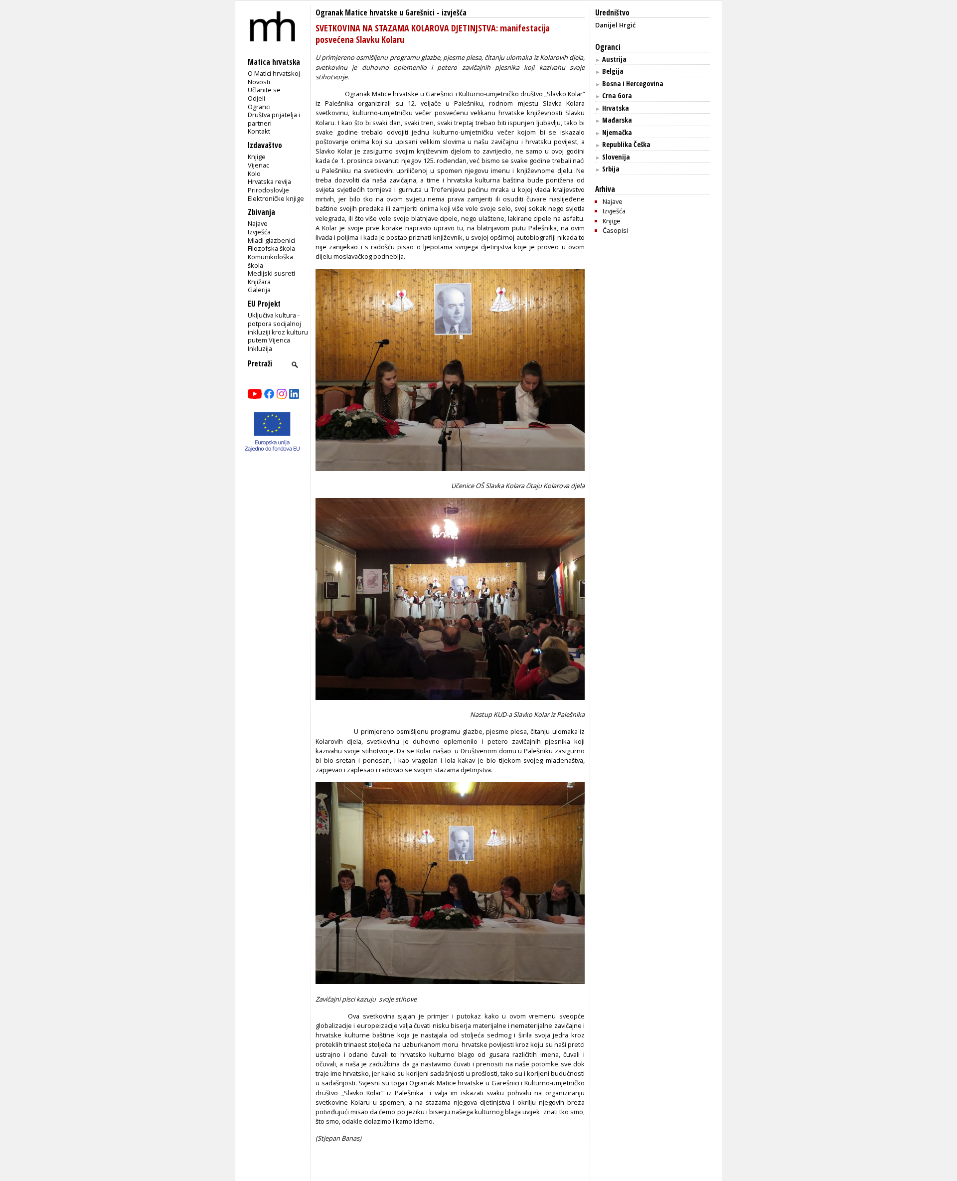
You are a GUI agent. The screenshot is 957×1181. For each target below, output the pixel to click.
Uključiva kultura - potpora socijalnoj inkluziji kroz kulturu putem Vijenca (278, 327)
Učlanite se (264, 89)
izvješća (454, 12)
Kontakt (259, 131)
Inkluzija (260, 348)
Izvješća (259, 231)
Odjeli (256, 98)
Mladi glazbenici (271, 240)
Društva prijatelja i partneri (274, 119)
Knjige (257, 156)
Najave (258, 223)
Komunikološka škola (270, 261)
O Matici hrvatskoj (274, 73)
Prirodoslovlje (268, 189)
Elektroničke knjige (276, 198)
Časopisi (615, 230)
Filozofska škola (271, 248)
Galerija (259, 289)
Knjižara (259, 281)
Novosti (259, 81)
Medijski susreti (271, 273)
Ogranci (259, 106)
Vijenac (258, 165)
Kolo (254, 173)
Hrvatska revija (269, 181)
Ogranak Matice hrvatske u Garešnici (375, 12)
